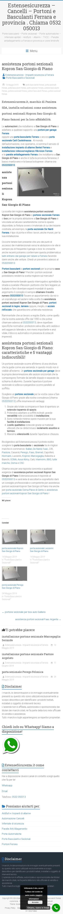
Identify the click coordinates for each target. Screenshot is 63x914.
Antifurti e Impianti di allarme (16, 813)
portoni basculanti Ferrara (37, 91)
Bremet (39, 452)
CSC (21, 463)
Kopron (26, 456)
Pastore (6, 452)
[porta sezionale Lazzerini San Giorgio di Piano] (42, 537)
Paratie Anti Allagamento (14, 828)
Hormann (6, 456)
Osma (14, 463)
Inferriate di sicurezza (13, 823)
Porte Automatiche (11, 834)
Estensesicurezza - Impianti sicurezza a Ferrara (29, 75)
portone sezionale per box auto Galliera (23, 612)
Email (4, 791)
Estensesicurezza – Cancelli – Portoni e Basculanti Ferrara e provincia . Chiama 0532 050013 (31, 17)
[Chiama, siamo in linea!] (56, 908)
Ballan (29, 449)
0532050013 (8, 165)
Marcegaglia (37, 456)
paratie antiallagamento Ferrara (22, 154)
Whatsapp (7, 785)
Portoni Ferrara (9, 844)
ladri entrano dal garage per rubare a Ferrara (24, 256)
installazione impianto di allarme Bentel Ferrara (26, 147)
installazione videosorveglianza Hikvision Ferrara (27, 151)
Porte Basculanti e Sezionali (20, 77)
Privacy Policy (10, 908)
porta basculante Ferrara (35, 85)
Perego (24, 452)
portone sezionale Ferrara (17, 91)
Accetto (35, 902)
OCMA (13, 459)
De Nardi (37, 449)
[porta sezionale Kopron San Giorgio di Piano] (14, 537)
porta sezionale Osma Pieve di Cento (25, 489)
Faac (45, 449)
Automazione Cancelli (13, 818)
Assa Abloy (23, 459)
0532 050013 (19, 797)
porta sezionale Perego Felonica (22, 672)
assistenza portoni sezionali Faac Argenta (38, 619)
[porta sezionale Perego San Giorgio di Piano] (14, 573)
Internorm (41, 459)
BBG (49, 459)
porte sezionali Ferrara (35, 88)
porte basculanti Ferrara (17, 88)
